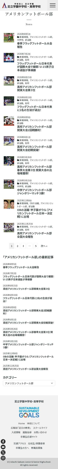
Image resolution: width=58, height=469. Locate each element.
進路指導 (27, 432)
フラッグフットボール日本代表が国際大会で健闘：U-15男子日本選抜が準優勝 (35, 66)
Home (21, 423)
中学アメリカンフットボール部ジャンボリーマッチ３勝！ (34, 191)
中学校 (20, 39)
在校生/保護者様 (36, 443)
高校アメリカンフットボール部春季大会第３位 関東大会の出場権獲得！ (34, 170)
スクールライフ (40, 428)
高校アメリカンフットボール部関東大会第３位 (34, 88)
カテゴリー (10, 377)
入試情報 (15, 432)
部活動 (28, 39)
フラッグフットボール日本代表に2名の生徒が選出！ (34, 108)
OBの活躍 (34, 203)
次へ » (44, 246)
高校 (27, 59)
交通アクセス (20, 443)
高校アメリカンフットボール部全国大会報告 (34, 234)
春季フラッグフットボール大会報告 (34, 45)
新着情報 (24, 36)
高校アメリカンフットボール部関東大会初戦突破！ (34, 148)
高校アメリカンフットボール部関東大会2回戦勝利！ (34, 128)
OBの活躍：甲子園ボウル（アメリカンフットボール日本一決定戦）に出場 (34, 213)
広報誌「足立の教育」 (21, 428)
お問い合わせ (40, 432)
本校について (33, 423)
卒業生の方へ (22, 448)
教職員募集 (36, 448)
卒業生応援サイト (29, 437)
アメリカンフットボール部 (41, 36)
